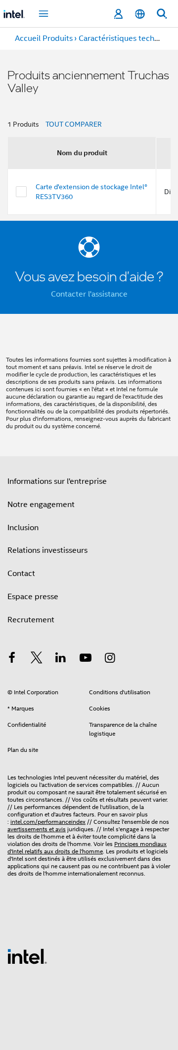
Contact (21, 573)
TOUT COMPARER (73, 124)
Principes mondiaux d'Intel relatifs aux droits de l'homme (87, 847)
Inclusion (23, 528)
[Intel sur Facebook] (11, 659)
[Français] (140, 14)
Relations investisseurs (47, 550)
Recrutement (30, 620)
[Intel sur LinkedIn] (60, 659)
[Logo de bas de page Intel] (27, 956)
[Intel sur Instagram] (109, 659)
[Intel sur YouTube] (85, 659)
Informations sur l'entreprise (57, 481)
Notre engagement (41, 504)
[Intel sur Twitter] (36, 659)
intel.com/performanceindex (48, 821)
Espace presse (32, 597)
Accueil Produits (44, 38)
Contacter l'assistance (89, 294)
